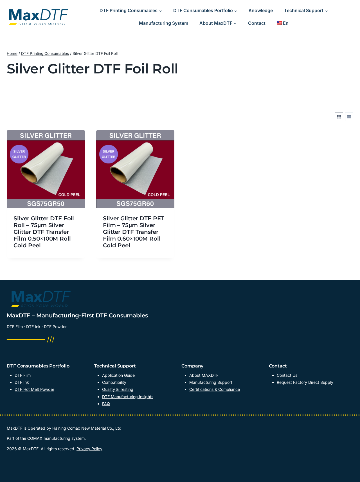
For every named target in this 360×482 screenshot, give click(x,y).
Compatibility (114, 382)
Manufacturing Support (210, 382)
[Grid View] (339, 117)
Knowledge (261, 10)
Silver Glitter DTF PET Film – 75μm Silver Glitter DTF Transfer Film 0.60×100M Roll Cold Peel (133, 232)
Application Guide (118, 375)
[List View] (349, 117)
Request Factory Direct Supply (305, 382)
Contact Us (287, 375)
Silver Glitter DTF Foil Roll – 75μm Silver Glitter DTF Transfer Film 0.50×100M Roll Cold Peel (44, 232)
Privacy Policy (89, 448)
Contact (257, 23)
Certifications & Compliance (214, 389)
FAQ (106, 403)
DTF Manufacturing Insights (127, 396)
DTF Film (23, 375)
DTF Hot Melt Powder (34, 389)
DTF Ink (22, 382)
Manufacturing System (163, 23)
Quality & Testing (117, 389)
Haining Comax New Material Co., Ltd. (88, 428)
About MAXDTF (204, 375)
